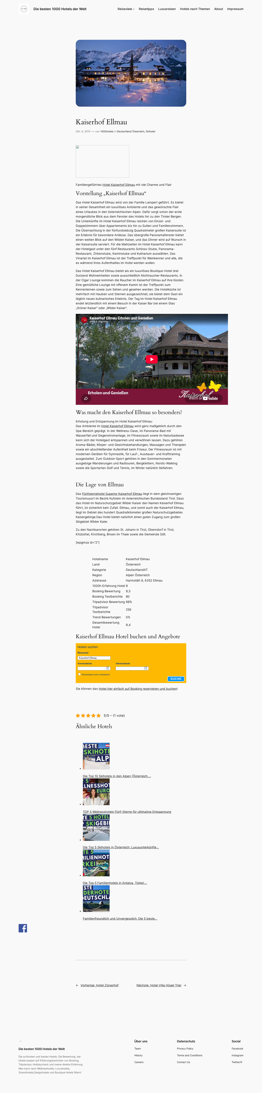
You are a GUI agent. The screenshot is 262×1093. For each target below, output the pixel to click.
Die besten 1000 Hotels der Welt (60, 9)
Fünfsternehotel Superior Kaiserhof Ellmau (112, 494)
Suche (176, 678)
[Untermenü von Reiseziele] (134, 9)
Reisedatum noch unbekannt (96, 674)
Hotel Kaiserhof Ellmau (118, 185)
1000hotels (106, 131)
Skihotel (150, 131)
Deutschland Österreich (130, 131)
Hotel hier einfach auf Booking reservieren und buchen (138, 689)
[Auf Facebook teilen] (23, 928)
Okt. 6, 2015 (83, 131)
